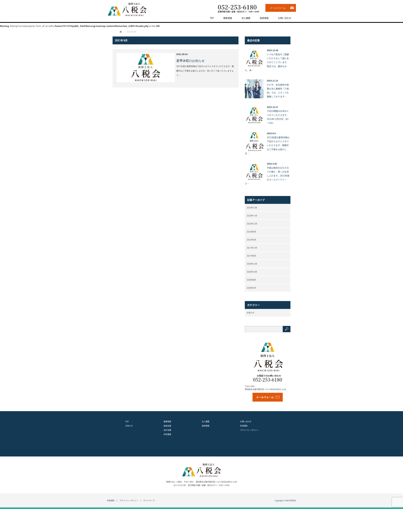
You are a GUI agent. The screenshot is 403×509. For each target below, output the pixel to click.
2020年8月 (251, 280)
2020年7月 (251, 288)
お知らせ (250, 313)
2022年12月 (252, 224)
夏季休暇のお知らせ (190, 60)
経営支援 (167, 426)
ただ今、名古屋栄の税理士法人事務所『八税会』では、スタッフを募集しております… (278, 91)
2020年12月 (252, 264)
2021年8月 (251, 256)
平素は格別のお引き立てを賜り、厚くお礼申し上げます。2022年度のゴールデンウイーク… (267, 176)
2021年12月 (252, 248)
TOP (212, 18)
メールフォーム (278, 8)
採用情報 (264, 18)
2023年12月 (252, 208)
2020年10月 (252, 272)
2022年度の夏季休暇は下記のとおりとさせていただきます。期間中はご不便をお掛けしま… (267, 145)
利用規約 (244, 426)
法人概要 (245, 18)
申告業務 (167, 434)
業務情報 (227, 18)
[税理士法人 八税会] (127, 9)
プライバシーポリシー (249, 430)
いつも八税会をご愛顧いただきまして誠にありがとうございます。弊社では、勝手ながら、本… (267, 62)
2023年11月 (252, 216)
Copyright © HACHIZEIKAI (285, 500)
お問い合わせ (284, 18)
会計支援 (167, 430)
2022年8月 (251, 232)
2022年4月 (251, 240)
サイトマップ (149, 500)
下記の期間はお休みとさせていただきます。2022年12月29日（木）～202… (278, 117)
